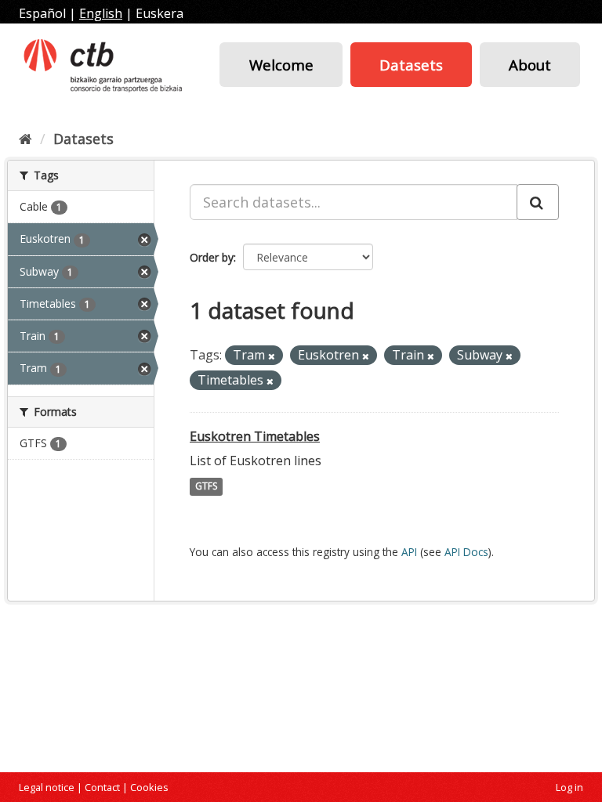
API (409, 551)
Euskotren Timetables (255, 436)
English (100, 13)
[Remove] (271, 356)
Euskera (159, 13)
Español (42, 13)
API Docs (466, 551)
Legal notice (46, 787)
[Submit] (538, 202)
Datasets (411, 64)
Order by (212, 257)
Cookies (149, 787)
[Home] (25, 138)
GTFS (206, 486)
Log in (569, 787)
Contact (102, 787)
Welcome (281, 64)
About (530, 64)
